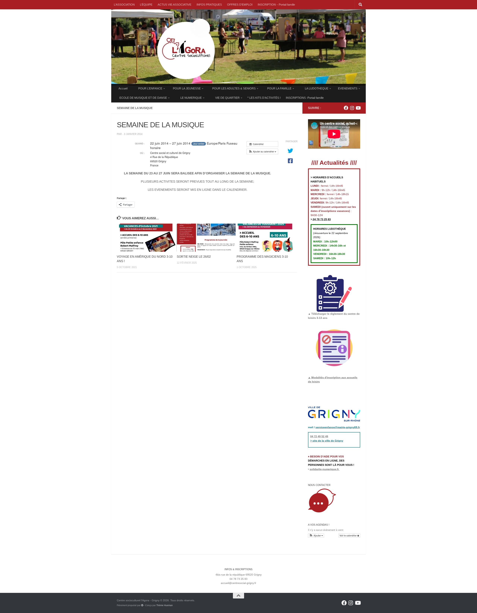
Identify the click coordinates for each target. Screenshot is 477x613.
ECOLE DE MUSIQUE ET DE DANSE (143, 97)
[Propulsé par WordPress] (142, 605)
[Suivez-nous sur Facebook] (346, 108)
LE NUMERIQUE (191, 97)
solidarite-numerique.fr (324, 469)
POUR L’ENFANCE (150, 88)
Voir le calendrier (348, 535)
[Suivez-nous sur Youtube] (358, 108)
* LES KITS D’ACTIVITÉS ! (264, 97)
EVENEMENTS (347, 88)
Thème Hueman (164, 605)
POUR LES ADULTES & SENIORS (234, 88)
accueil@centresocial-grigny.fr (238, 583)
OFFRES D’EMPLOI (239, 4)
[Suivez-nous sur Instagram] (352, 108)
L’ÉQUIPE (146, 4)
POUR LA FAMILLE (279, 88)
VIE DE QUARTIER (227, 97)
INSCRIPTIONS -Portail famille (305, 97)
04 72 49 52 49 (319, 436)
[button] (262, 151)
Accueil (123, 88)
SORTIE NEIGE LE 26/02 (194, 256)
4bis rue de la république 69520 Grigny (239, 574)
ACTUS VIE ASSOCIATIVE (174, 4)
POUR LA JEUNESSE (187, 88)
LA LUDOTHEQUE (316, 88)
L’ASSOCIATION (124, 4)
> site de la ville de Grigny (326, 440)
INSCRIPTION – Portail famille (276, 4)
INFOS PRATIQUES (209, 4)
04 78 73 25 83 (321, 219)
